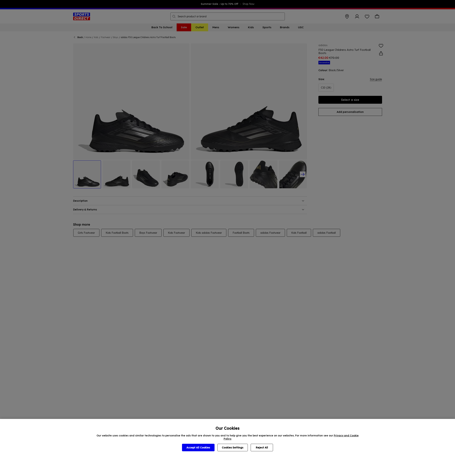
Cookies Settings (232, 447)
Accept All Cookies (198, 447)
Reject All (262, 447)
